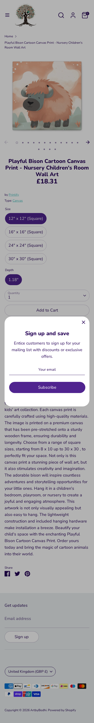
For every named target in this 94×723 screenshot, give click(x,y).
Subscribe (47, 387)
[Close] (83, 322)
